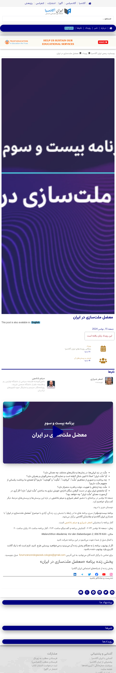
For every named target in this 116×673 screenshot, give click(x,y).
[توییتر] (89, 574)
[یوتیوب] (104, 574)
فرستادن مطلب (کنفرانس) (44, 662)
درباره (103, 28)
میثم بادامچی (70, 523)
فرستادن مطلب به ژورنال (45, 658)
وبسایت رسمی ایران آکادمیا (102, 53)
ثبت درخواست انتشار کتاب (44, 666)
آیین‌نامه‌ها (87, 666)
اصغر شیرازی (86, 523)
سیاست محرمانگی (103, 666)
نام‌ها (79, 28)
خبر (96, 28)
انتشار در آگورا (50, 669)
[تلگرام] (82, 574)
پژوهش (29, 3)
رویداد (88, 28)
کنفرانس (40, 3)
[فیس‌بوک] (96, 574)
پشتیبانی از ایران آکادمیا (101, 662)
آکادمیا (82, 3)
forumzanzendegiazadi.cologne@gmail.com (42, 555)
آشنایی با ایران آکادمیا (102, 658)
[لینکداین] (75, 574)
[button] (58, 432)
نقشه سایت (106, 669)
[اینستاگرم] (111, 574)
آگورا (61, 3)
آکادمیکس (71, 3)
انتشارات (51, 3)
